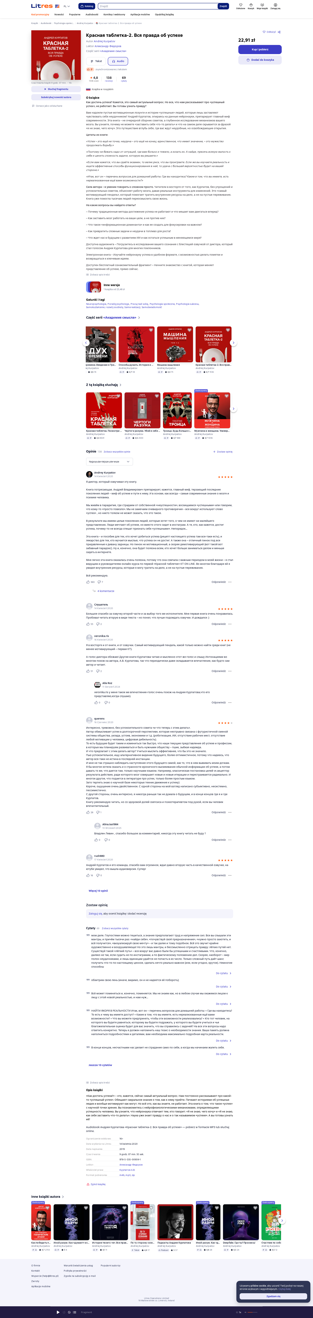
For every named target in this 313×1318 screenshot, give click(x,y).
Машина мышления (168, 364)
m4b (122, 1175)
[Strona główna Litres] (45, 6)
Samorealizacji (132, 307)
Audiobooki (92, 14)
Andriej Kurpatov (89, 368)
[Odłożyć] (112, 330)
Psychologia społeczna (162, 303)
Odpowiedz (219, 582)
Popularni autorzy (110, 1265)
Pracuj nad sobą (139, 303)
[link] (155, 473)
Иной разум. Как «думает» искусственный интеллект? (71, 1242)
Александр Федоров (131, 1164)
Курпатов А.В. (127, 1169)
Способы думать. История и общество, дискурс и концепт (137, 364)
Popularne (74, 14)
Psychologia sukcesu (187, 303)
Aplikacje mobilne (140, 14)
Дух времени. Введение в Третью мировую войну (98, 364)
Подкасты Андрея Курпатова (174, 1242)
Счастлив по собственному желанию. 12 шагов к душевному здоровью (274, 1242)
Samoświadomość (152, 307)
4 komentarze (105, 591)
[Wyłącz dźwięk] (245, 1312)
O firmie (35, 1265)
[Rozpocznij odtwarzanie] (58, 1312)
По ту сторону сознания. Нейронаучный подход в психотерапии (143, 1242)
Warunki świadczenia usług (78, 1265)
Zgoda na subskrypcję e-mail (80, 1276)
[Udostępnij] (280, 32)
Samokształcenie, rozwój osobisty (104, 307)
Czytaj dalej (284, 1289)
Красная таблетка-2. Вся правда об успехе (213, 364)
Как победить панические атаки (41, 1242)
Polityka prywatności (75, 1270)
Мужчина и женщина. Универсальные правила (212, 430)
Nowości (59, 14)
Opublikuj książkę (164, 14)
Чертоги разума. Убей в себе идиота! (142, 430)
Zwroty (35, 1281)
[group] (159, 474)
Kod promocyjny (40, 14)
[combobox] (157, 6)
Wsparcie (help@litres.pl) (45, 1276)
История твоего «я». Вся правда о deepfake (110, 1242)
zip (133, 1175)
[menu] (67, 6)
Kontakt (35, 1270)
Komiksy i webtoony (114, 14)
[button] (94, 79)
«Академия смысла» (113, 51)
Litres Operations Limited (156, 1298)
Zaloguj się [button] (95, 913)
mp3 (128, 1175)
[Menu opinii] (229, 582)
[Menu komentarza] (229, 702)
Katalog (89, 6)
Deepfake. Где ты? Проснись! (239, 1242)
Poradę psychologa (118, 303)
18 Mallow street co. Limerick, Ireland (156, 1300)
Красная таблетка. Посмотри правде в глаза (104, 430)
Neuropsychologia (96, 303)
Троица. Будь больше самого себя (177, 430)
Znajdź (223, 6)
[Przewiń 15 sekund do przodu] (69, 1312)
